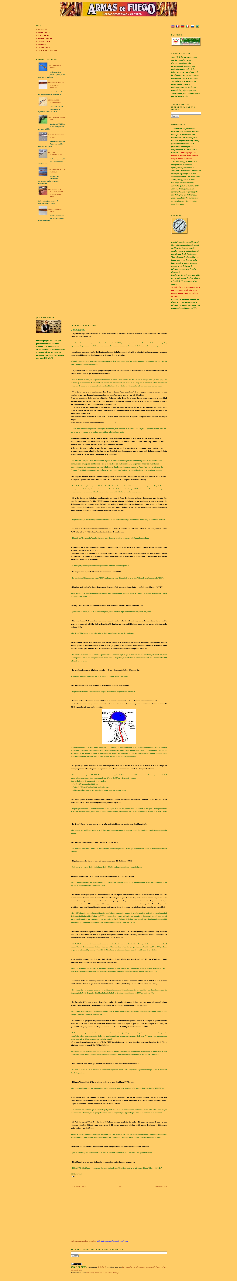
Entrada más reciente (79, 1186)
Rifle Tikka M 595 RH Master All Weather (56, 85)
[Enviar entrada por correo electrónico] (73, 1176)
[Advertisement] (50, 270)
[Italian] (188, 26)
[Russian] (193, 26)
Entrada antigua (161, 1186)
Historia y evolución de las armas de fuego (102, 1272)
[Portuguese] (198, 26)
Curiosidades (78, 329)
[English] (173, 26)
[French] (178, 26)
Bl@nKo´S (102, 1267)
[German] (183, 26)
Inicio (121, 1186)
